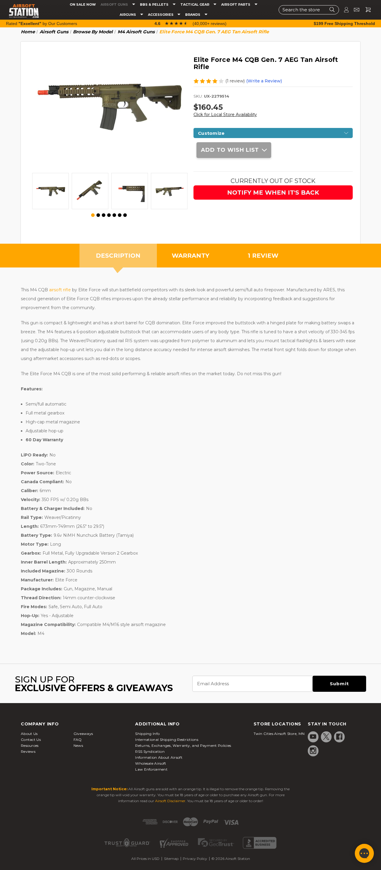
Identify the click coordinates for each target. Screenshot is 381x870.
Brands (193, 15)
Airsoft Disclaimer (170, 801)
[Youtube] (313, 736)
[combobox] (309, 9)
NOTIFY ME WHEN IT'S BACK (273, 192)
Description (118, 255)
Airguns (128, 15)
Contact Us (31, 739)
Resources (30, 745)
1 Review (263, 255)
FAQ (78, 739)
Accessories (161, 15)
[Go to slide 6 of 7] (119, 215)
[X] (326, 736)
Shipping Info (147, 733)
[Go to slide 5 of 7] (114, 215)
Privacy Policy (195, 858)
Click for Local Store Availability (225, 114)
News (78, 745)
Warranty (190, 255)
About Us (29, 733)
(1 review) (235, 81)
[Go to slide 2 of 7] (98, 215)
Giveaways (83, 733)
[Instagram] (313, 750)
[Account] (344, 9)
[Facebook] (339, 736)
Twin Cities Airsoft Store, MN (279, 733)
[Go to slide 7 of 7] (125, 215)
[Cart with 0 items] (366, 9)
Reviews (28, 751)
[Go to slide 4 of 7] (109, 215)
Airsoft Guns (115, 5)
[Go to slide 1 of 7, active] (93, 215)
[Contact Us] (354, 9)
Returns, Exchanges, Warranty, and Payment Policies (183, 745)
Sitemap (171, 858)
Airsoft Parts (236, 5)
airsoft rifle (60, 289)
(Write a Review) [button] (264, 81)
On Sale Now (83, 5)
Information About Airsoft (158, 757)
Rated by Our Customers (41, 23)
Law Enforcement (151, 769)
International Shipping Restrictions (166, 739)
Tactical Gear (195, 5)
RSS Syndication (150, 751)
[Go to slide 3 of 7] (103, 215)
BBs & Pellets (154, 5)
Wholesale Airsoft (150, 763)
